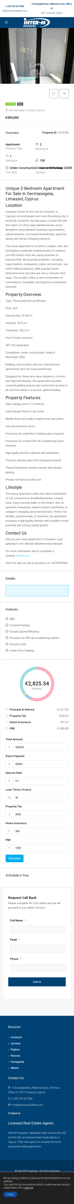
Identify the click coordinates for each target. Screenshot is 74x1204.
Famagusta (17, 1061)
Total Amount (14, 739)
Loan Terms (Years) (18, 789)
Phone (15, 959)
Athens (15, 1067)
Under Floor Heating (22, 650)
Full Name (18, 920)
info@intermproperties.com (14, 11)
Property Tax (14, 806)
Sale (20, 104)
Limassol (16, 1037)
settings (28, 1187)
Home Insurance (16, 823)
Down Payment (15, 756)
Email (15, 939)
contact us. (23, 555)
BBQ (12, 619)
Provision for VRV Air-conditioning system (34, 638)
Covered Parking (20, 625)
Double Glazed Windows (24, 631)
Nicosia (15, 1055)
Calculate (14, 858)
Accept (10, 1194)
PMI (8, 840)
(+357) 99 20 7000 (15, 6)
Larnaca (15, 1043)
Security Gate (18, 644)
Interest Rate (14, 773)
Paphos (15, 1049)
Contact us (14, 1113)
